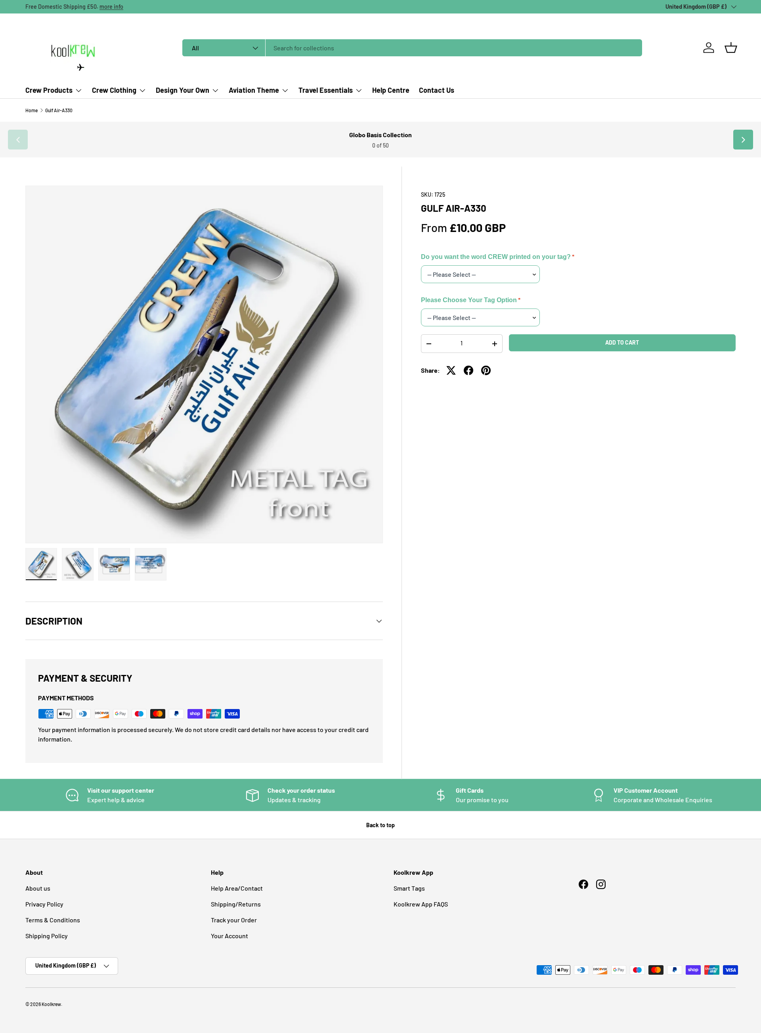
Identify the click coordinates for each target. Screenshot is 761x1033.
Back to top (380, 825)
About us (37, 888)
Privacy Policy (44, 904)
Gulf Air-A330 (59, 110)
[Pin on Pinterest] (486, 370)
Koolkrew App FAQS (421, 904)
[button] (731, 47)
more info (111, 6)
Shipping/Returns (236, 904)
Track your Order (234, 920)
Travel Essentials (325, 90)
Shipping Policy (46, 935)
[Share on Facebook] (468, 370)
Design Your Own (182, 90)
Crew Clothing (114, 90)
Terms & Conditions (52, 920)
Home (31, 110)
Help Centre (390, 90)
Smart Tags (409, 888)
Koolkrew (51, 1004)
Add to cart (622, 342)
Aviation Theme (254, 90)
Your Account (229, 935)
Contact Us (436, 90)
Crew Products (49, 90)
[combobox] (412, 47)
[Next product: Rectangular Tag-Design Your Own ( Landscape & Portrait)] (743, 139)
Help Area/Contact (237, 888)
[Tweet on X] (451, 370)
